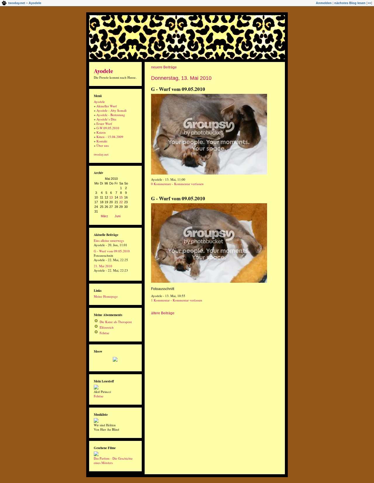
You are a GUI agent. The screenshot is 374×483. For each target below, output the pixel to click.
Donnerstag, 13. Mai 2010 (181, 78)
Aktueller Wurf (106, 106)
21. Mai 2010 (103, 266)
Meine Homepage (106, 296)
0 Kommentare (161, 184)
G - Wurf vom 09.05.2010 (178, 89)
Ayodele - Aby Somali (111, 110)
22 (121, 202)
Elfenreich (107, 327)
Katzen (101, 132)
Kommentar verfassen (189, 184)
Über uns (102, 145)
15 (121, 197)
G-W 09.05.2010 (107, 128)
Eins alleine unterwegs (109, 240)
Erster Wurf (104, 123)
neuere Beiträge (164, 67)
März (104, 216)
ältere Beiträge (162, 313)
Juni (117, 216)
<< (369, 3)
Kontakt (101, 141)
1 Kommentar (160, 300)
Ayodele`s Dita (106, 119)
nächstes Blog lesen (350, 3)
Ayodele (35, 3)
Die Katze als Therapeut (116, 322)
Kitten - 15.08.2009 (109, 136)
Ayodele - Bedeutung (110, 115)
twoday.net (16, 3)
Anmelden (324, 3)
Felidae (104, 333)
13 (111, 197)
